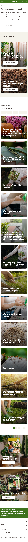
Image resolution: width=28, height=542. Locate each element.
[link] (14, 54)
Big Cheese (8, 539)
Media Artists (22, 537)
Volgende (26, 428)
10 (23, 427)
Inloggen (22, 1)
